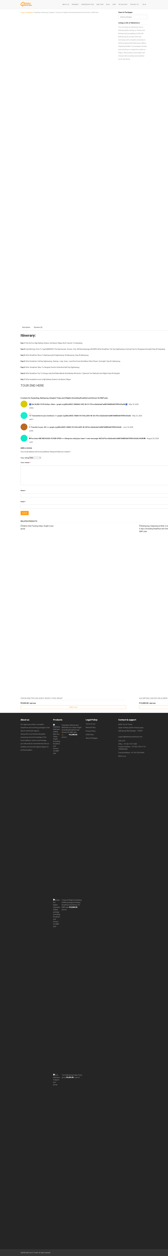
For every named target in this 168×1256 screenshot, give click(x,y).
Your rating (25, 458)
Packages (75, 4)
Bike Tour (100, 4)
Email (23, 501)
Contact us (134, 4)
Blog (108, 4)
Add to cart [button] (73, 707)
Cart (114, 4)
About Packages (92, 738)
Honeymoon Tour (87, 4)
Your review (25, 462)
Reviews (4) (38, 327)
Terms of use (90, 724)
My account (123, 4)
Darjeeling (29, 12)
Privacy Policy (91, 731)
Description (26, 327)
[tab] (26, 327)
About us (65, 4)
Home (23, 12)
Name (23, 490)
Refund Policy (91, 727)
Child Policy (90, 734)
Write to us (122, 756)
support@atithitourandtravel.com (130, 737)
